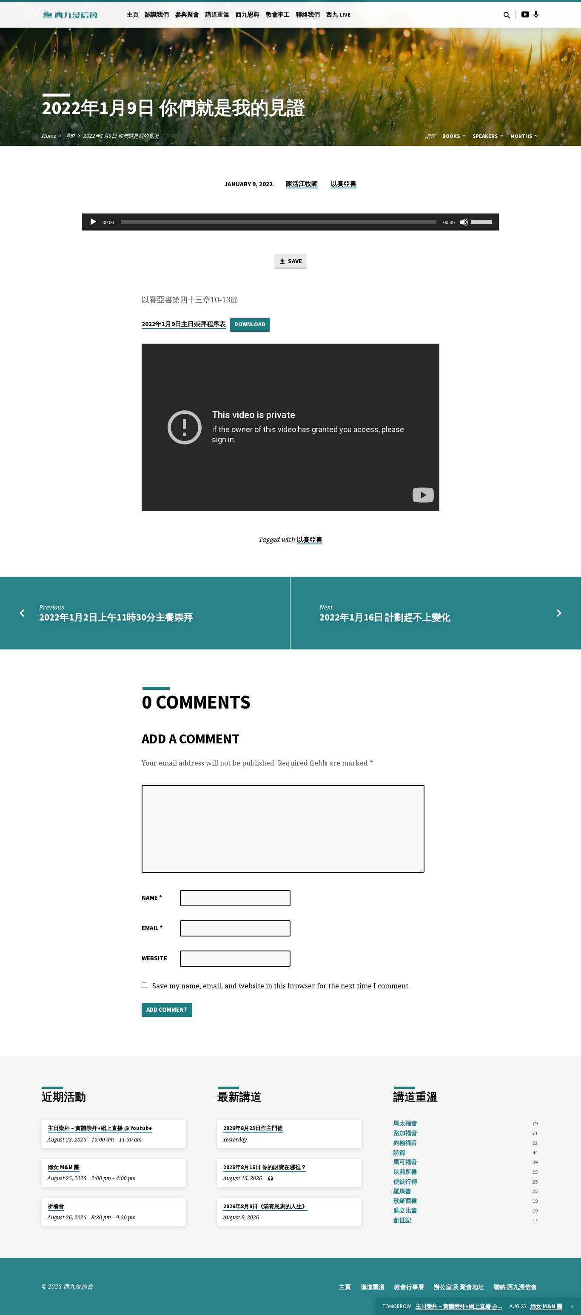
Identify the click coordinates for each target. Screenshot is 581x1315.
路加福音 (405, 1133)
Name (152, 898)
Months (521, 136)
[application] (290, 222)
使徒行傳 (405, 1181)
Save (294, 261)
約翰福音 (405, 1143)
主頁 (133, 14)
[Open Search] (507, 15)
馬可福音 (405, 1162)
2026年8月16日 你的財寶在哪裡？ (264, 1167)
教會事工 (278, 14)
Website (154, 958)
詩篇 (399, 1152)
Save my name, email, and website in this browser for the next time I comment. (281, 986)
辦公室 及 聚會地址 (459, 1287)
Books (451, 136)
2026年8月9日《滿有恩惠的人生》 (265, 1206)
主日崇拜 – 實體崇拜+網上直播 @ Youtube (100, 1128)
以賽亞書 (343, 183)
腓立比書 (405, 1210)
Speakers (486, 136)
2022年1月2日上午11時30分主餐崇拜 (116, 617)
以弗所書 (405, 1172)
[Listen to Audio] (270, 1178)
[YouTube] (525, 14)
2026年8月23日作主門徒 (253, 1128)
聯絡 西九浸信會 (515, 1287)
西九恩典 (247, 14)
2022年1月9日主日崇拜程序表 (184, 324)
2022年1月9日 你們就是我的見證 (121, 135)
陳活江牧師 (302, 183)
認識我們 (157, 14)
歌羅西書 (405, 1200)
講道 (70, 135)
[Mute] (464, 222)
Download (249, 324)
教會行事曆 (409, 1287)
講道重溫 (217, 14)
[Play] (93, 222)
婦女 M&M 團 (64, 1167)
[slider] (483, 221)
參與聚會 (187, 14)
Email (152, 928)
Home (49, 135)
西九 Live (338, 14)
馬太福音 (405, 1123)
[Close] (572, 1306)
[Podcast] (536, 14)
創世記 (402, 1220)
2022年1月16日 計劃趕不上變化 (384, 617)
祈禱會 (56, 1206)
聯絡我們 (308, 14)
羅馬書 (402, 1191)
